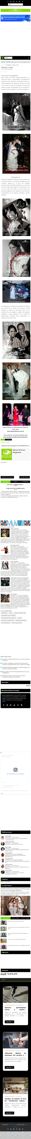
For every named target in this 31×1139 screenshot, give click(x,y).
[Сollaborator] (15, 18)
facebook (25, 481)
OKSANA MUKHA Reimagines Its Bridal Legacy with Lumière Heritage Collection (16, 668)
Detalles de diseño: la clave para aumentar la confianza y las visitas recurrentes (13, 676)
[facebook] (8, 1)
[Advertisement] (15, 37)
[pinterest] (14, 1)
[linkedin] (14, 705)
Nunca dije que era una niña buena (19, 578)
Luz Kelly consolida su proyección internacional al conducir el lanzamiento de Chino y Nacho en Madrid (16, 664)
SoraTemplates (12, 1124)
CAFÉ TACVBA (14, 561)
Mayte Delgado (17, 622)
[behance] (20, 1)
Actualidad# (8, 439)
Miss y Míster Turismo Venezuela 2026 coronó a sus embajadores (15, 672)
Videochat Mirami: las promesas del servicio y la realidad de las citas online (15, 1055)
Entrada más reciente (7, 477)
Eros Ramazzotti (14, 545)
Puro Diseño (13, 594)
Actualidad (8, 65)
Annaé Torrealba (20, 612)
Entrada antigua (24, 477)
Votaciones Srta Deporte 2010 (17, 939)
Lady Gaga (8, 836)
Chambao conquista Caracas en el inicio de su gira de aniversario (16, 659)
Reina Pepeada (14, 529)
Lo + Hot (5, 918)
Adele (20, 617)
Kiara (11, 612)
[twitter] (11, 1)
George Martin (9, 858)
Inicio (3, 701)
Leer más (8, 1021)
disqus (15, 481)
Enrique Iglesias (21, 620)
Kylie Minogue (5, 622)
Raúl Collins (8, 847)
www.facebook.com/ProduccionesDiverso (15, 437)
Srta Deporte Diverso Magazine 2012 (18, 945)
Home (2, 65)
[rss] (17, 1)
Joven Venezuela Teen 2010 (16, 921)
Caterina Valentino (7, 620)
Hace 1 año (25, 918)
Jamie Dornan (9, 864)
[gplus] (10, 705)
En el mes (15, 918)
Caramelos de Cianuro (8, 617)
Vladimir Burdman (10, 842)
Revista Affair (8, 853)
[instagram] (23, 1)
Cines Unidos (8, 870)
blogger (5, 481)
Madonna (4, 612)
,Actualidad (4, 71)
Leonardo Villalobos (8, 615)
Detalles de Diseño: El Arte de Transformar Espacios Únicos (15, 1101)
